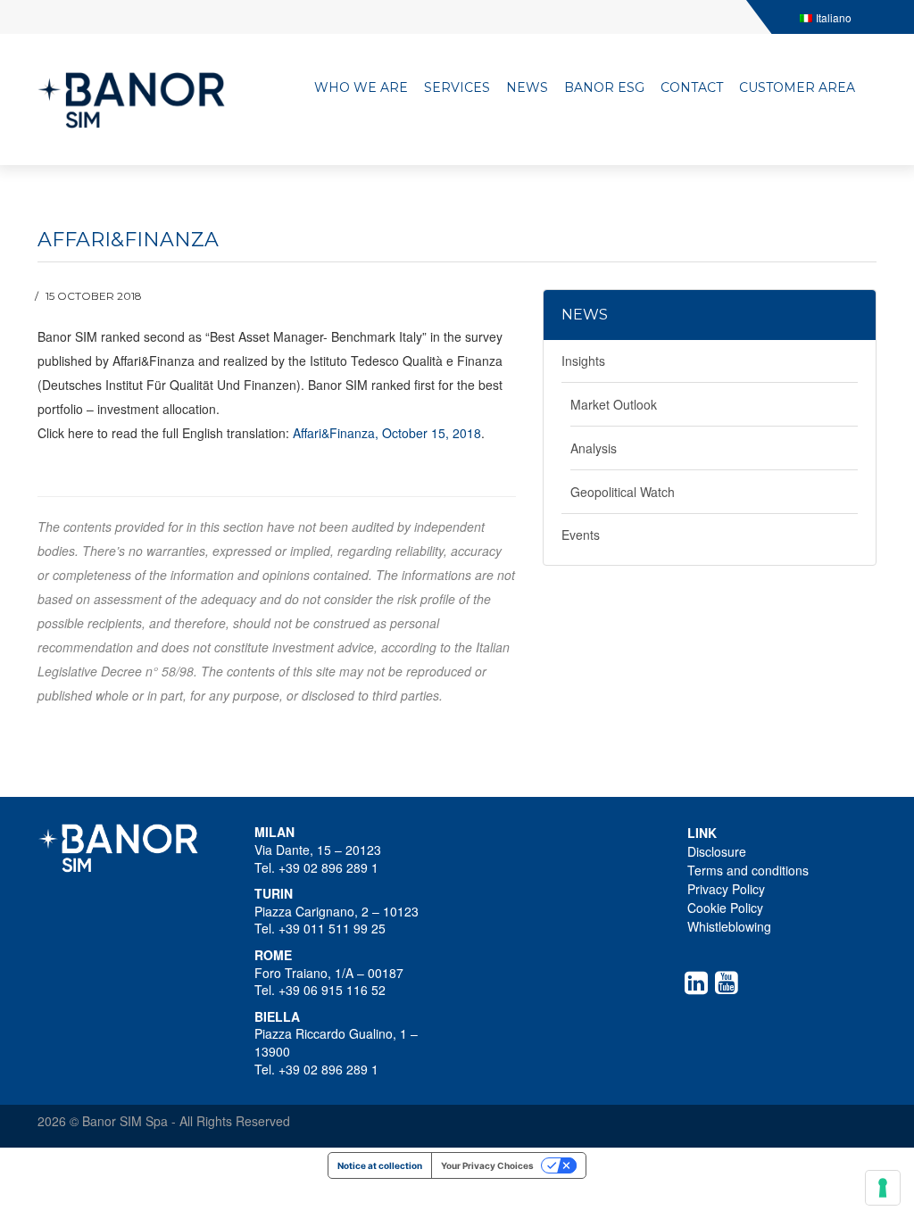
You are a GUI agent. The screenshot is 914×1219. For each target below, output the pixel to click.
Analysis (593, 448)
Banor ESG (604, 87)
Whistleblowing (729, 926)
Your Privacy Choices (487, 1165)
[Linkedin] (700, 982)
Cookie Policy (725, 907)
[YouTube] (730, 982)
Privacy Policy (726, 889)
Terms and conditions (748, 870)
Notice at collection (379, 1165)
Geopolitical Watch (622, 492)
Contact (692, 87)
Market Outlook (613, 404)
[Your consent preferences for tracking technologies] (883, 1188)
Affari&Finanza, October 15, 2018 (387, 433)
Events (580, 534)
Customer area (797, 87)
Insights (583, 360)
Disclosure (716, 851)
